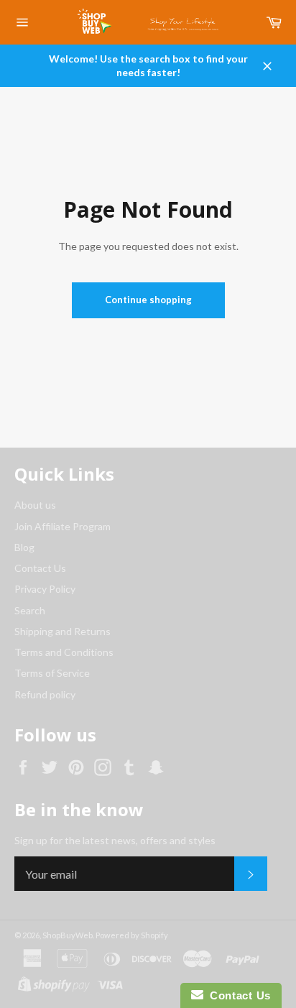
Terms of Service (52, 673)
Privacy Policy (44, 589)
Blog (24, 547)
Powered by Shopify (132, 935)
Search (29, 610)
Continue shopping (148, 299)
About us (35, 505)
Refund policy (44, 694)
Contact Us (40, 568)
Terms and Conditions (64, 652)
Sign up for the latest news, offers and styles (115, 840)
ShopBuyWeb (67, 935)
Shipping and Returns (62, 631)
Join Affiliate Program (62, 526)
